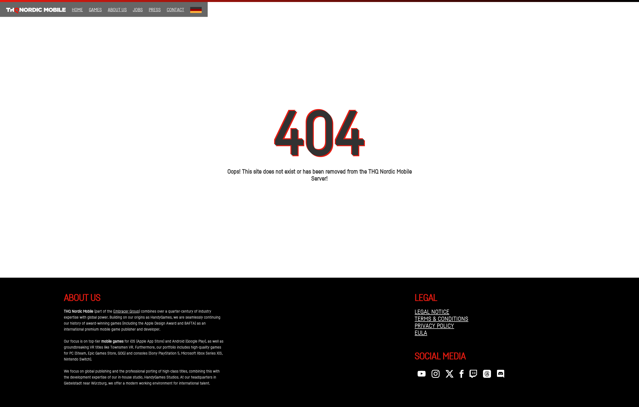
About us (117, 9)
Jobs (138, 9)
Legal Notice (432, 311)
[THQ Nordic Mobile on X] (450, 375)
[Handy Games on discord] (500, 375)
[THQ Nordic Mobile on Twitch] (473, 375)
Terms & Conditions (441, 318)
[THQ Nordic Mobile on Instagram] (436, 375)
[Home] (36, 9)
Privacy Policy (434, 325)
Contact (175, 9)
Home (77, 9)
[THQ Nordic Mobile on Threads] (487, 375)
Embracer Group (126, 311)
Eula (421, 332)
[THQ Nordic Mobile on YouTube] (422, 375)
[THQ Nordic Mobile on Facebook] (462, 375)
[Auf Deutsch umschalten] (196, 9)
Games (95, 9)
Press (155, 9)
